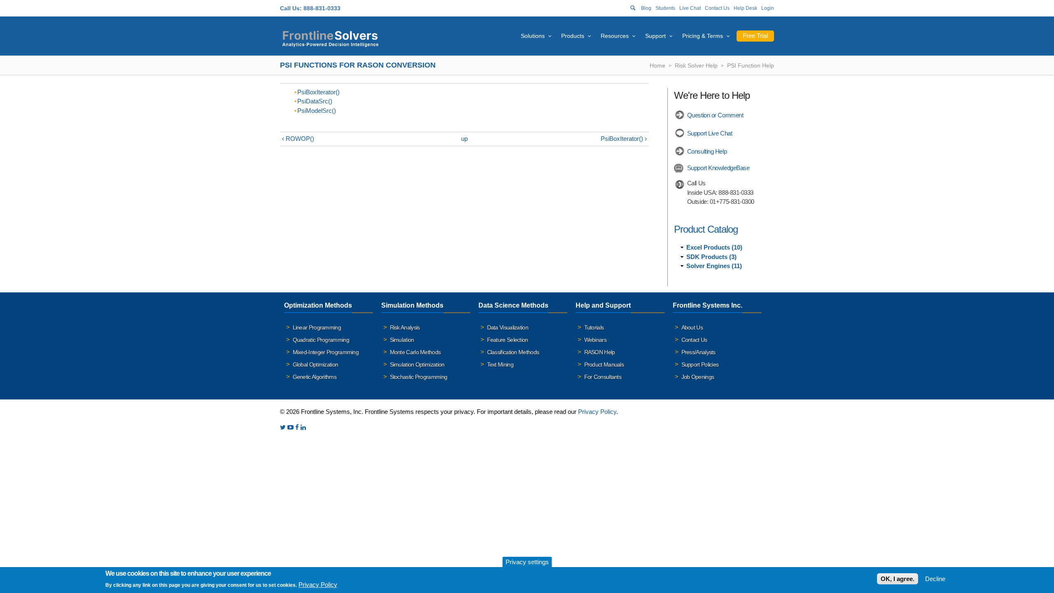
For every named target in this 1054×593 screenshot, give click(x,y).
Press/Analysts (698, 352)
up (464, 138)
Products (572, 36)
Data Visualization (507, 327)
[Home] (330, 38)
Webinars (595, 339)
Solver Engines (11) (714, 265)
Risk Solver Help (696, 65)
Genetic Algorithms (314, 377)
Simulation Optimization (417, 364)
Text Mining (500, 364)
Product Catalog (706, 229)
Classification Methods (513, 352)
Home (657, 65)
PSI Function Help (750, 65)
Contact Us (717, 8)
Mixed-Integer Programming (326, 352)
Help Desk (745, 8)
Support (655, 36)
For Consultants (603, 377)
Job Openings (697, 377)
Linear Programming (317, 327)
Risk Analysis (405, 327)
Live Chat (690, 8)
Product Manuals (604, 364)
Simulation (402, 339)
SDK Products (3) (711, 256)
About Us (692, 327)
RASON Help (599, 352)
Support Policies (700, 364)
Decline (935, 578)
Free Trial (755, 35)
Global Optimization (315, 364)
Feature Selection (507, 339)
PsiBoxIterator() (318, 92)
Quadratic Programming (321, 339)
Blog (646, 8)
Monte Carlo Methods (415, 352)
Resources (615, 36)
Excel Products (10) (714, 247)
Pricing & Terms (702, 36)
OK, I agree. (897, 578)
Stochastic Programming (419, 377)
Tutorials (594, 327)
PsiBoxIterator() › (624, 138)
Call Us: (291, 8)
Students (665, 8)
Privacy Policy (597, 411)
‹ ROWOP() (298, 138)
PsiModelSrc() (316, 110)
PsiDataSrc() (314, 101)
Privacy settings (527, 561)
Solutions (533, 36)
